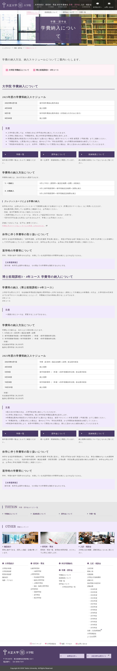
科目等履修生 (62, 6)
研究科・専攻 (51, 6)
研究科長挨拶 (6, 574)
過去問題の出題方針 (94, 583)
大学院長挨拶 (6, 571)
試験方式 (90, 580)
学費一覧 (82, 12)
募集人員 (90, 571)
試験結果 (90, 586)
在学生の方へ (97, 7)
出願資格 (90, 574)
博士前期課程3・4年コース (47, 70)
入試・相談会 (86, 6)
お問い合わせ (109, 7)
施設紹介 (5, 577)
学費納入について (11, 514)
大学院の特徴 (6, 568)
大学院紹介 (39, 6)
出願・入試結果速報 (94, 630)
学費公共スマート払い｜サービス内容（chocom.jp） (23, 226)
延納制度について (51, 12)
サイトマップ (36, 644)
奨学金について (68, 12)
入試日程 (90, 568)
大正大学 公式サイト (98, 656)
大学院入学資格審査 (94, 577)
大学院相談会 (91, 633)
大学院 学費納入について (19, 70)
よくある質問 (91, 636)
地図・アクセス (7, 580)
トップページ (6, 48)
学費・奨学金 (74, 6)
